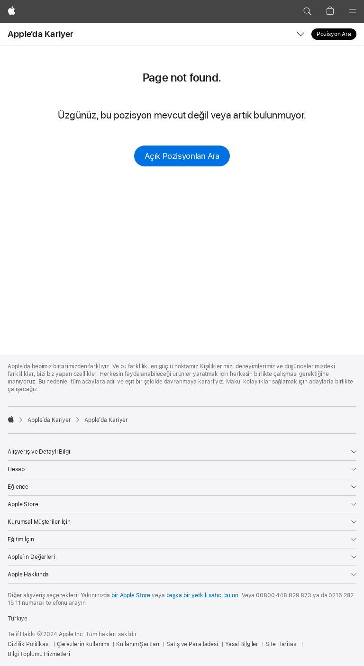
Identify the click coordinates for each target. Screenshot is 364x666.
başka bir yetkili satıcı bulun (202, 595)
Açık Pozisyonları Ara (182, 156)
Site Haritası (281, 644)
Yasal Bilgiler (241, 644)
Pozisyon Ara (334, 34)
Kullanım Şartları (137, 644)
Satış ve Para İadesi (192, 644)
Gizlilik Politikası (29, 644)
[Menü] (352, 11)
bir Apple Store (130, 595)
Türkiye (17, 618)
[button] (307, 11)
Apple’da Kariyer (41, 33)
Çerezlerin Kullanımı (83, 644)
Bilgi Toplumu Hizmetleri (39, 654)
